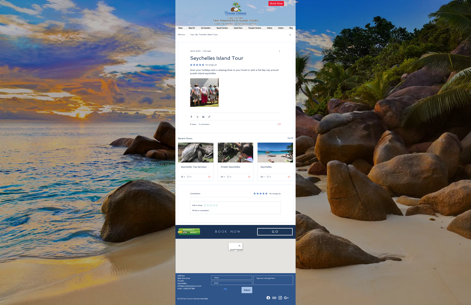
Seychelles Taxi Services (193, 167)
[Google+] (286, 297)
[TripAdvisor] (274, 297)
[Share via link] (209, 117)
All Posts (181, 35)
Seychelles (266, 167)
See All (290, 138)
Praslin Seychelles (230, 167)
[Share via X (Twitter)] (197, 117)
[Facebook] (268, 297)
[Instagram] (280, 297)
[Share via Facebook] (191, 117)
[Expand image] (204, 92)
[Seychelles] (275, 152)
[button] (290, 35)
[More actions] (279, 51)
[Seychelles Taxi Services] (195, 152)
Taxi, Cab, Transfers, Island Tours (204, 35)
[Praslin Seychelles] (235, 152)
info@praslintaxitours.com (189, 286)
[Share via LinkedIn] (203, 117)
